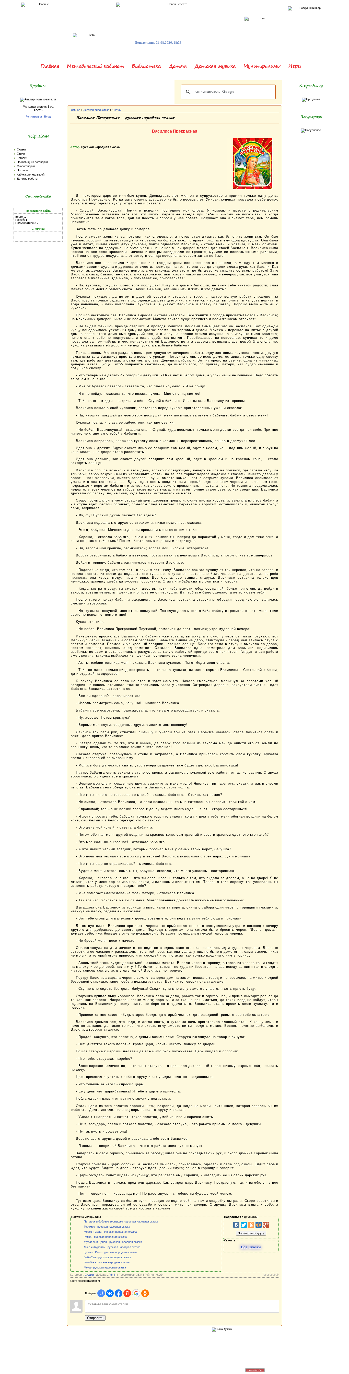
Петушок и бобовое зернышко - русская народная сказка (121, 1221)
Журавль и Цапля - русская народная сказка (113, 1241)
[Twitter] (244, 1225)
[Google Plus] (266, 1225)
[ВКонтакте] (236, 1225)
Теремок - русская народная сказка (107, 1226)
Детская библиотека (96, 109)
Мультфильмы (262, 66)
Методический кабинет (95, 66)
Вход (47, 116)
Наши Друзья (164, 1369)
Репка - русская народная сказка (105, 1236)
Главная (49, 66)
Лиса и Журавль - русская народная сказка (112, 1247)
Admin (112, 1274)
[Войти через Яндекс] (127, 1293)
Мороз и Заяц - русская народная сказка (110, 1231)
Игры (294, 66)
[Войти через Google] (136, 1293)
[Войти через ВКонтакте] (110, 1293)
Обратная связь (143, 1369)
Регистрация (34, 116)
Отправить (95, 1318)
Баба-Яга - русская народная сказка (107, 1257)
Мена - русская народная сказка (105, 1267)
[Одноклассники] (251, 1225)
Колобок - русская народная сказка (107, 1262)
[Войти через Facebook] (118, 1293)
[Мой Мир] (258, 1225)
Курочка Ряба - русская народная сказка (110, 1252)
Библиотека (146, 66)
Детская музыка (215, 66)
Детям (178, 66)
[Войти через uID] (101, 1293)
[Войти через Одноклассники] (145, 1293)
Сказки (116, 109)
